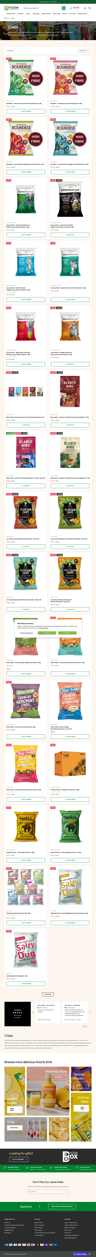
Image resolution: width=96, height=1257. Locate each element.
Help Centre (68, 1230)
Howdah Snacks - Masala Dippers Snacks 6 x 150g (66, 852)
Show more (48, 994)
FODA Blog (7, 1232)
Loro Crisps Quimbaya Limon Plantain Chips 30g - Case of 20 (69, 539)
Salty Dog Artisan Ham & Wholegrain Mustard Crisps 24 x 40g (69, 913)
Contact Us (67, 1232)
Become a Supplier (69, 1227)
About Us (7, 1222)
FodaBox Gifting (9, 1230)
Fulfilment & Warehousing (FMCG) (14, 1225)
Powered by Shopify (22, 1254)
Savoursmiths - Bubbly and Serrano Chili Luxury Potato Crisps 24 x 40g (61, 353)
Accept (47, 633)
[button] (89, 8)
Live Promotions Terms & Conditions (44, 1232)
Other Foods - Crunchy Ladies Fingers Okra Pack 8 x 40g (23, 662)
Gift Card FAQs (38, 1235)
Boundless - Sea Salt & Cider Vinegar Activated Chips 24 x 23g (69, 164)
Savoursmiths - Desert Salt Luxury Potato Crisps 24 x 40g (68, 288)
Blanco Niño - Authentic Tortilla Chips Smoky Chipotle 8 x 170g (70, 417)
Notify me (71, 235)
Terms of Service (39, 1225)
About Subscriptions (70, 1238)
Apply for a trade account (61, 1206)
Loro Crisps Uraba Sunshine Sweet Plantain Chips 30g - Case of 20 (61, 601)
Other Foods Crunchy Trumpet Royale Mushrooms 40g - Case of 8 (61, 728)
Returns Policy (38, 1227)
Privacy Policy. (44, 628)
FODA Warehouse (12, 1254)
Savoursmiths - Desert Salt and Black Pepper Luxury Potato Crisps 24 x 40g (62, 226)
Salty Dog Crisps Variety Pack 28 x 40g (18, 913)
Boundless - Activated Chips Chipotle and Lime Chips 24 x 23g (25, 164)
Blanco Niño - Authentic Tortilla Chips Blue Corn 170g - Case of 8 (25, 478)
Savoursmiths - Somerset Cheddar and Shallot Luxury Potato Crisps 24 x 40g (18, 226)
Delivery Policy (38, 1222)
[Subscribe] (67, 1192)
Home (7, 18)
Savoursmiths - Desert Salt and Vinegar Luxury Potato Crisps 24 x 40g (18, 289)
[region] (62, 1012)
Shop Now (12, 1109)
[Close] (93, 1204)
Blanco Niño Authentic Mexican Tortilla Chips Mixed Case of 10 (25, 417)
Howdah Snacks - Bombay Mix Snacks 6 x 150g (65, 790)
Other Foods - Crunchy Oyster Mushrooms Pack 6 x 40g (67, 662)
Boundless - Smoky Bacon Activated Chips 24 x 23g (66, 103)
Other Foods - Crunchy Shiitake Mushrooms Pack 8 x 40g (23, 790)
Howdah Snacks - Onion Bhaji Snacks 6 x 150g (20, 852)
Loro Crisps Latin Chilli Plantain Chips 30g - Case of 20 (22, 539)
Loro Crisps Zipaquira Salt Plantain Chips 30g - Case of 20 (23, 600)
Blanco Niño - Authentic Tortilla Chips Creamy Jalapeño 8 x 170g (70, 478)
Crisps (12, 18)
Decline (67, 633)
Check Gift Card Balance (71, 1235)
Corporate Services (10, 1227)
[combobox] (44, 8)
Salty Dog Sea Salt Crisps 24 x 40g (16, 976)
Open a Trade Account (70, 1222)
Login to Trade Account (71, 1225)
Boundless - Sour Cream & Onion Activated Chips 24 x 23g (24, 103)
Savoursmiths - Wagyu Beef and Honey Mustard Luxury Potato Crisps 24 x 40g (18, 353)
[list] (48, 1168)
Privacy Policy (38, 1230)
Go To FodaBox (18, 1159)
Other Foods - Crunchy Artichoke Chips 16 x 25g (20, 727)
